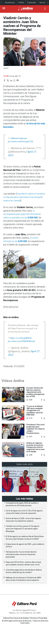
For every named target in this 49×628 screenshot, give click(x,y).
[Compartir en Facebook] (41, 399)
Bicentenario (10, 3)
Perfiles (21, 3)
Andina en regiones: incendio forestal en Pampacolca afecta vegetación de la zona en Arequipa (35, 447)
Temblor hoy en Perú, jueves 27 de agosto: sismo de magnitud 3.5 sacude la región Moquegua (23, 528)
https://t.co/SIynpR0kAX (21, 338)
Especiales (32, 3)
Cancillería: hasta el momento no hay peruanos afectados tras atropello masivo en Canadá (24, 197)
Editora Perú (8, 618)
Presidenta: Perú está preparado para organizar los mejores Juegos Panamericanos (35, 429)
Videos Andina (13, 381)
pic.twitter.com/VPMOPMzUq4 (21, 341)
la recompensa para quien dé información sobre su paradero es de (22, 214)
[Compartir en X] (44, 399)
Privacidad (43, 618)
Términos (33, 618)
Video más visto (24, 464)
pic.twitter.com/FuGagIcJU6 (20, 141)
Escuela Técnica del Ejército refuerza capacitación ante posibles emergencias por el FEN (35, 392)
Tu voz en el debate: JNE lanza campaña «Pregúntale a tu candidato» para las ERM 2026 (34, 410)
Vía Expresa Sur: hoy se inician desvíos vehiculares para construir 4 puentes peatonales (21, 554)
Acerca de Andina (21, 618)
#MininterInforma (19, 138)
